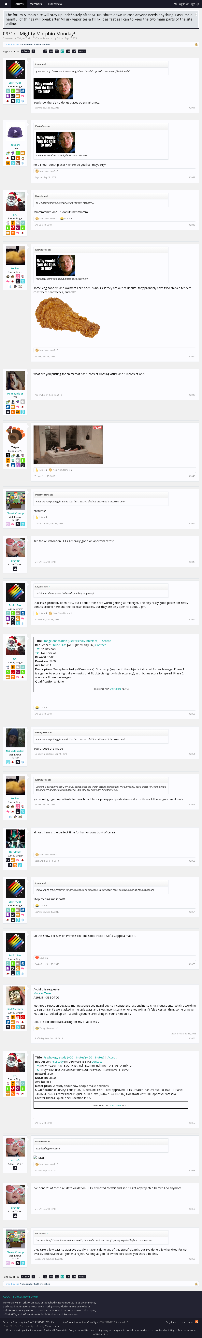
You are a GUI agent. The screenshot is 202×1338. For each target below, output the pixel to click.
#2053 (192, 860)
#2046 (192, 476)
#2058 (192, 1170)
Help (182, 1322)
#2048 (192, 562)
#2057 (192, 1123)
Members (36, 4)
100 (45, 51)
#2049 (192, 619)
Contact (100, 645)
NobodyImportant (15, 751)
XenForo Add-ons (72, 1322)
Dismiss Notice (195, 14)
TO (37, 653)
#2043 (192, 224)
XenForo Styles (91, 1322)
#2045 (192, 395)
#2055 (192, 964)
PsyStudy (57, 1061)
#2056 (192, 1038)
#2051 (192, 754)
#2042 (192, 177)
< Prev (25, 51)
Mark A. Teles (42, 993)
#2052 (192, 804)
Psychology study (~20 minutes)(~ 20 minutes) (73, 1057)
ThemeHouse (52, 1326)
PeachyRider (15, 393)
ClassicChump (15, 513)
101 (51, 51)
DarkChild (15, 852)
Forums (19, 4)
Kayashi (15, 144)
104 (68, 51)
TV (37, 649)
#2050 (192, 713)
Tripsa (60, 38)
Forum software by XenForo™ (32, 1322)
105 (74, 51)
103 (62, 51)
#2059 (192, 1209)
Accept (106, 641)
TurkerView (55, 4)
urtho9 (15, 560)
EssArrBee (15, 82)
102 (57, 51)
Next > (82, 51)
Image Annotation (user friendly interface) (70, 641)
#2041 (192, 107)
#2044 (192, 356)
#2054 (192, 912)
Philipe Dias (58, 645)
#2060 (192, 1259)
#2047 (192, 523)
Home (6, 4)
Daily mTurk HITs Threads (31, 38)
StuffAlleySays (15, 1008)
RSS (196, 1321)
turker (15, 268)
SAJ (15, 214)
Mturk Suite (115, 688)
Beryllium (171, 1322)
